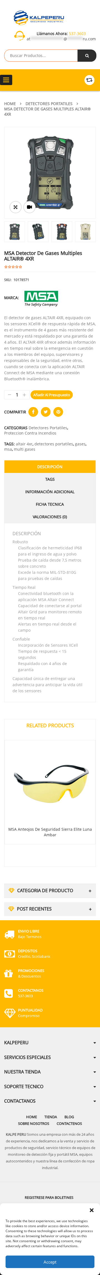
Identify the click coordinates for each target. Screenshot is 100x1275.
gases (80, 444)
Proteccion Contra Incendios (30, 433)
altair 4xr (24, 444)
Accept (50, 1262)
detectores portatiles (53, 444)
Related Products (50, 725)
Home (10, 103)
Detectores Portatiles (49, 103)
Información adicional (49, 491)
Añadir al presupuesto (51, 394)
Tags (50, 479)
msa (8, 449)
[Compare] (89, 80)
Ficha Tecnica (50, 504)
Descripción (49, 466)
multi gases (24, 449)
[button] (91, 1210)
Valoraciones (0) (50, 516)
